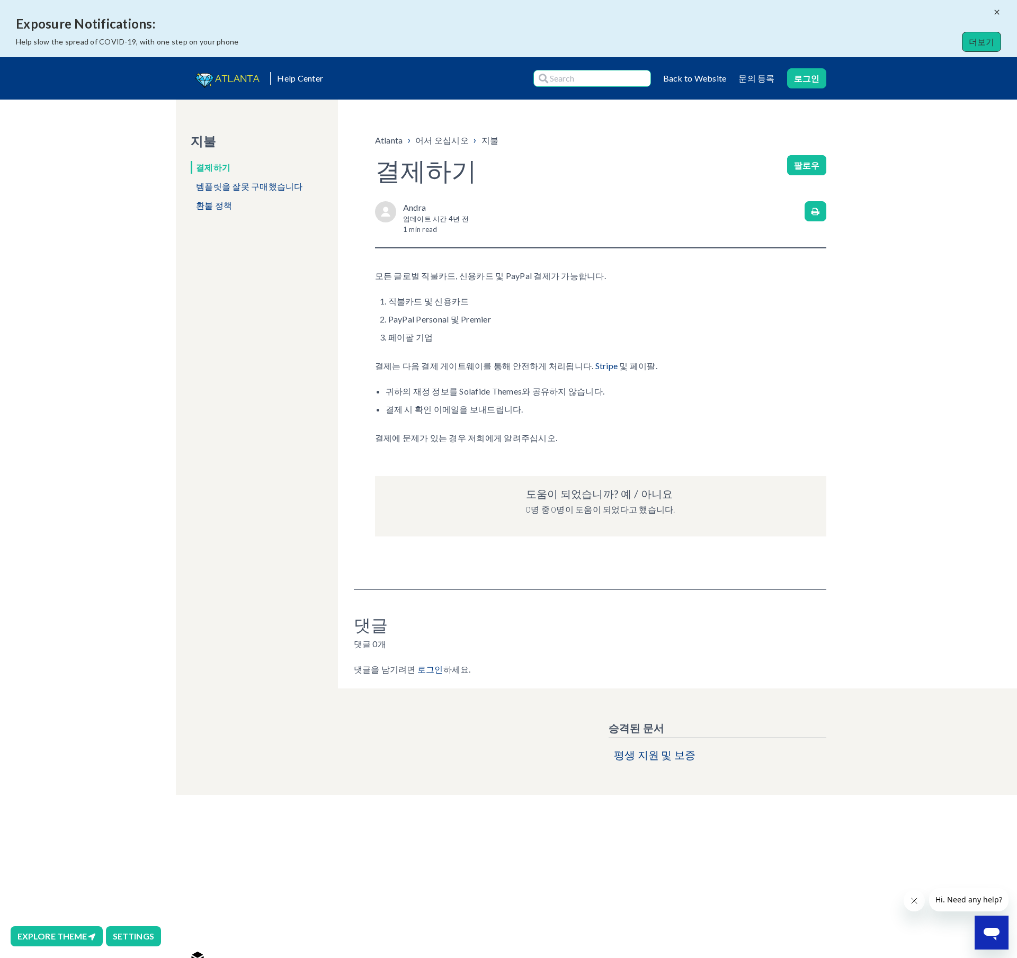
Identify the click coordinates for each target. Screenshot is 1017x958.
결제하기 (213, 167)
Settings (133, 936)
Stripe (606, 366)
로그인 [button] (806, 78)
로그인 (430, 669)
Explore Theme (52, 936)
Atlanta (389, 140)
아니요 (657, 493)
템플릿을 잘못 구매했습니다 (249, 186)
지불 (490, 140)
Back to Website (695, 78)
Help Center (300, 78)
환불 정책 (214, 205)
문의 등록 (756, 78)
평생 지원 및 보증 (655, 754)
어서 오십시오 (442, 140)
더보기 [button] (981, 42)
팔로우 (806, 165)
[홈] (226, 78)
